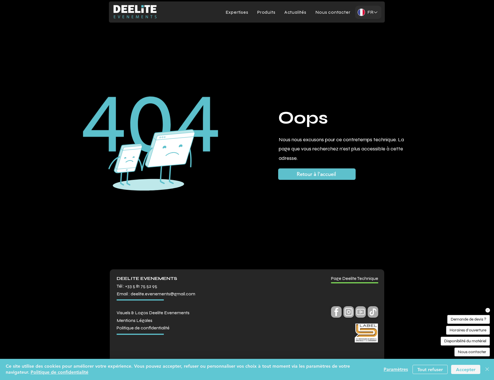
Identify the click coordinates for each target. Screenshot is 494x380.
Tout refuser (430, 369)
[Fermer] (487, 369)
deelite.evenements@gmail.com (163, 294)
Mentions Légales (134, 320)
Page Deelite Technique (354, 278)
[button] (266, 12)
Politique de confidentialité (59, 372)
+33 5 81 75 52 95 (141, 286)
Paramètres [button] (396, 369)
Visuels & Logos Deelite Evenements (153, 312)
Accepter (465, 369)
